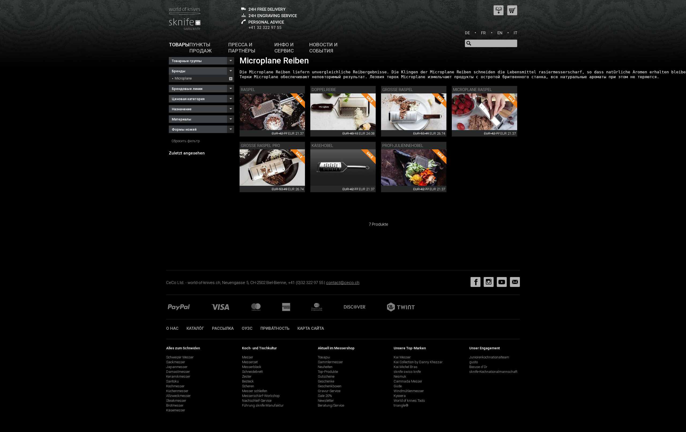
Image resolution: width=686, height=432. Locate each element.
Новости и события (323, 47)
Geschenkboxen (329, 386)
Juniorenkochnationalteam (489, 357)
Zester (247, 376)
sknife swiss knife (407, 372)
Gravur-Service (329, 391)
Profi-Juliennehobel (402, 145)
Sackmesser (175, 362)
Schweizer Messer (180, 357)
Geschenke (326, 381)
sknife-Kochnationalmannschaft (493, 372)
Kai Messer (402, 357)
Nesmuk (400, 376)
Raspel (248, 89)
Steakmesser (176, 401)
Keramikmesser (178, 376)
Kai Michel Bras (405, 367)
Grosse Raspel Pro (260, 145)
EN (499, 33)
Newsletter (326, 401)
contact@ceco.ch (342, 282)
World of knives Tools (409, 401)
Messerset (250, 362)
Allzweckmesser (178, 396)
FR (483, 33)
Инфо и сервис (284, 47)
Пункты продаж (200, 47)
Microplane (183, 78)
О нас (172, 328)
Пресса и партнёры (241, 47)
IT (515, 33)
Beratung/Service (331, 405)
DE (467, 33)
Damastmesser (178, 372)
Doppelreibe (324, 89)
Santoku (172, 381)
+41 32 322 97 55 (265, 27)
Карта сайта (310, 328)
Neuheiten (325, 367)
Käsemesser (175, 410)
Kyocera (400, 396)
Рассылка (223, 328)
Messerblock (251, 367)
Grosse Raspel (397, 89)
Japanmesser (177, 367)
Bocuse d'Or (478, 367)
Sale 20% (325, 396)
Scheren (248, 386)
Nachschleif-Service (256, 401)
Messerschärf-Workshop (261, 396)
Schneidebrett (252, 372)
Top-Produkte (328, 372)
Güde (398, 386)
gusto (473, 362)
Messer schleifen (254, 391)
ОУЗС (247, 328)
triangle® (401, 405)
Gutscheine (326, 376)
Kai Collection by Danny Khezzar (418, 362)
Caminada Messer (408, 381)
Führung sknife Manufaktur (263, 405)
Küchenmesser (177, 391)
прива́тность (274, 328)
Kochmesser (175, 386)
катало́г (195, 328)
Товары (179, 44)
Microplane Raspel (472, 89)
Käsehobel (322, 145)
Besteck (248, 381)
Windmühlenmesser (409, 391)
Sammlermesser (330, 362)
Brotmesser (175, 405)
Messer (247, 357)
